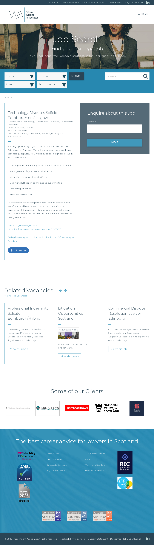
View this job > (19, 349)
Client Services (54, 459)
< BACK (8, 97)
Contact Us (138, 2)
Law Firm (22, 130)
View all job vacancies (16, 295)
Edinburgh (47, 133)
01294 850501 (134, 539)
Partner (29, 127)
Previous (60, 290)
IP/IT (21, 124)
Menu (144, 14)
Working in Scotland (95, 465)
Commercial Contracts (47, 121)
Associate (19, 127)
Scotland (22, 133)
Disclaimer (115, 539)
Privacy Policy (78, 539)
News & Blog (115, 2)
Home (31, 56)
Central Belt (34, 133)
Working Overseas (94, 470)
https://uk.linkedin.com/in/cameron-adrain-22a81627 (34, 229)
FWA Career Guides (95, 453)
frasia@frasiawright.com (20, 237)
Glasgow (58, 133)
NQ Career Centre (56, 470)
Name (91, 121)
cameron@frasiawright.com (22, 225)
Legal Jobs (44, 56)
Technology (29, 121)
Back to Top (145, 537)
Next (65, 290)
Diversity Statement (98, 539)
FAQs (127, 2)
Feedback (64, 539)
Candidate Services (56, 465)
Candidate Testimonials (94, 2)
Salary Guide (53, 453)
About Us (53, 2)
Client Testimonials (70, 2)
